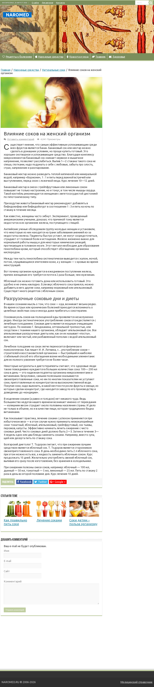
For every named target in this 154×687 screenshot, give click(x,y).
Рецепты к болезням (19, 56)
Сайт (7, 571)
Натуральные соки (53, 69)
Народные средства (50, 56)
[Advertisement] (96, 29)
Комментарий (13, 581)
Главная (5, 69)
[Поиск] (151, 2)
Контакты (60, 3)
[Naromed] (17, 14)
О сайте (35, 3)
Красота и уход (79, 56)
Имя (6, 550)
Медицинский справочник (136, 682)
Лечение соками (49, 520)
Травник (100, 56)
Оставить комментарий (20, 139)
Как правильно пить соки (15, 522)
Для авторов (47, 3)
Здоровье (119, 56)
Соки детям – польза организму (83, 522)
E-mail (7, 560)
